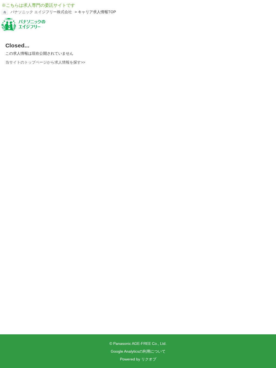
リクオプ (148, 359)
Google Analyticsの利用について (138, 351)
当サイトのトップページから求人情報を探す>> (45, 62)
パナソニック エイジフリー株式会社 (41, 12)
